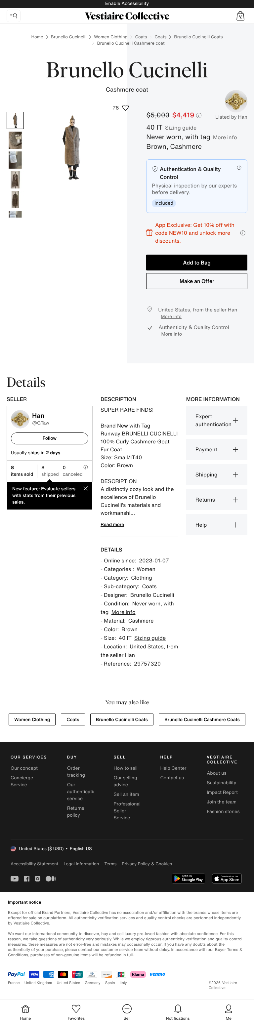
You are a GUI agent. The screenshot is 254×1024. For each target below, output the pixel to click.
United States (68, 982)
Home (37, 37)
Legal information (81, 864)
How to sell (126, 768)
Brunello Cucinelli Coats (198, 37)
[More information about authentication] (239, 168)
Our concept (24, 768)
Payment (206, 449)
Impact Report (222, 792)
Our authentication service (83, 791)
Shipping (206, 474)
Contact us (172, 777)
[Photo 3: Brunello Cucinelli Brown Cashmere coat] (15, 160)
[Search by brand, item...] (14, 16)
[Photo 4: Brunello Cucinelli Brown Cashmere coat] (15, 179)
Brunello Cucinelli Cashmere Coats (202, 719)
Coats (141, 37)
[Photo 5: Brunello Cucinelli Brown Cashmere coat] (15, 199)
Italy (123, 982)
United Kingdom (38, 982)
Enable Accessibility (127, 3)
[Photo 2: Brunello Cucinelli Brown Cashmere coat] (15, 140)
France (14, 982)
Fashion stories (223, 811)
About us (216, 773)
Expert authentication (213, 420)
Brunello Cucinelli (69, 37)
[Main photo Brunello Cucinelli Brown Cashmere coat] (15, 120)
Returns (205, 500)
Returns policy (75, 812)
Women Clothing (110, 37)
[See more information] (242, 233)
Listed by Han (231, 117)
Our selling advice (125, 781)
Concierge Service (22, 781)
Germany (93, 982)
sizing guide (180, 128)
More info (225, 137)
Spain (110, 982)
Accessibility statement (34, 864)
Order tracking (76, 772)
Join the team (221, 802)
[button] (240, 15)
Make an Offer (197, 281)
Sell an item (126, 794)
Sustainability (221, 782)
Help (201, 525)
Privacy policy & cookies (147, 864)
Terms (110, 864)
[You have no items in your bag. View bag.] (240, 15)
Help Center (173, 768)
